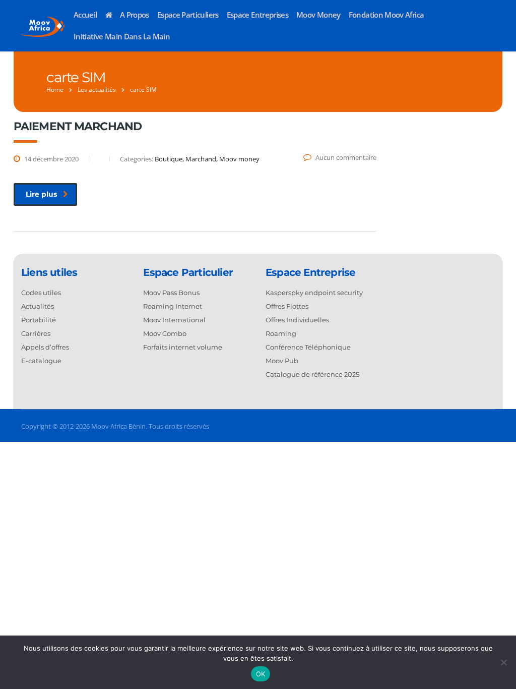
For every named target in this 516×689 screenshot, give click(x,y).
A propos (134, 15)
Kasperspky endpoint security (314, 293)
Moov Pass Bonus (171, 293)
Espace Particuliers (188, 15)
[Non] (503, 662)
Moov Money (318, 15)
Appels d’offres (45, 347)
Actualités (37, 306)
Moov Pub (282, 361)
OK (261, 674)
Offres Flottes (287, 306)
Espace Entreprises (257, 15)
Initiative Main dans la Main (122, 36)
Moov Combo (164, 333)
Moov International (174, 320)
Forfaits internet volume (182, 347)
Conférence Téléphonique (308, 347)
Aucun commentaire (345, 157)
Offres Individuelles (297, 320)
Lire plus (41, 194)
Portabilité (38, 320)
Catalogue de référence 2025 (312, 374)
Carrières (35, 333)
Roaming (281, 333)
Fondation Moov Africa (386, 15)
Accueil (85, 15)
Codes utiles (41, 293)
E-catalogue (41, 361)
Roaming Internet (172, 306)
